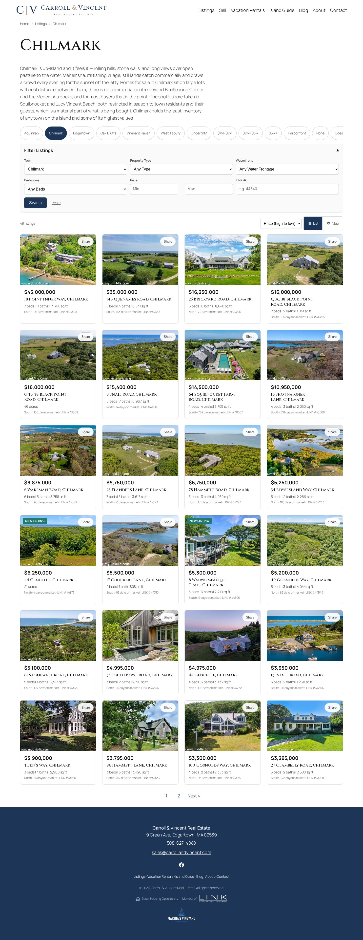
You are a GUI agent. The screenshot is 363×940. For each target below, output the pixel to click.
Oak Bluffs (108, 133)
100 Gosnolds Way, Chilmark (220, 765)
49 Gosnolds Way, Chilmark (301, 580)
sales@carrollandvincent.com (181, 852)
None (320, 133)
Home (24, 23)
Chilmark (56, 133)
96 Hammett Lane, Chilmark (136, 765)
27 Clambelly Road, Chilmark (302, 765)
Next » (194, 796)
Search (35, 203)
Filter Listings (38, 150)
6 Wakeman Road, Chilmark (53, 489)
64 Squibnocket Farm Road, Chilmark (212, 397)
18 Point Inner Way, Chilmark (56, 299)
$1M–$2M (225, 133)
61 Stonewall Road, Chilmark (56, 675)
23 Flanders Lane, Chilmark (136, 489)
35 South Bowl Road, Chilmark (139, 675)
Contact (223, 876)
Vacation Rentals (160, 876)
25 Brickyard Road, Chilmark (220, 299)
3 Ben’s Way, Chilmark (47, 765)
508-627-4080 (181, 843)
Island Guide (184, 876)
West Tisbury (171, 133)
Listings (41, 23)
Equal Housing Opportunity (160, 899)
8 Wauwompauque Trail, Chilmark (207, 582)
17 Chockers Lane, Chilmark (136, 580)
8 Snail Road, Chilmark (131, 394)
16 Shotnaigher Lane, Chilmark (288, 397)
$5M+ (273, 133)
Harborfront (297, 133)
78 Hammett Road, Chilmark (219, 489)
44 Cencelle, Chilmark (48, 580)
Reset (56, 202)
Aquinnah (31, 133)
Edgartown (81, 133)
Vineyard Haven (139, 133)
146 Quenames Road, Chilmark (138, 299)
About (210, 876)
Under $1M (199, 133)
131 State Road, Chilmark (297, 675)
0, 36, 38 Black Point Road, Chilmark (292, 302)
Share (85, 241)
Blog (199, 876)
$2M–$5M (250, 133)
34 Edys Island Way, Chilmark (302, 489)
